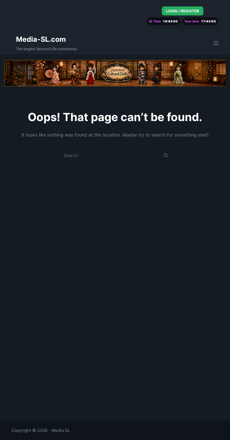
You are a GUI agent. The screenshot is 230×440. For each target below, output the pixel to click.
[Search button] (165, 155)
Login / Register (182, 11)
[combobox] (109, 155)
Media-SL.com (41, 39)
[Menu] (216, 43)
